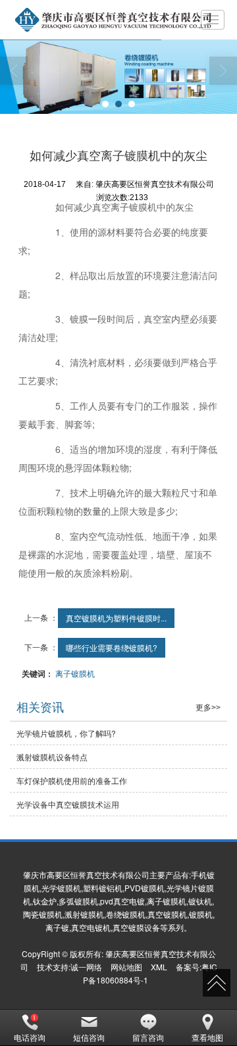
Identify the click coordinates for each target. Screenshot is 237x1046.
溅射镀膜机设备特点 (52, 756)
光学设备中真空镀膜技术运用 (67, 804)
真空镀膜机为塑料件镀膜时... (116, 617)
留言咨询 (148, 1037)
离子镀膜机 (75, 673)
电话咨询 (29, 1037)
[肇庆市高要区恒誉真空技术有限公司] (107, 19)
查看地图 (207, 1037)
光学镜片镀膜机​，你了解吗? (66, 733)
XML (159, 966)
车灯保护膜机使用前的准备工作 (71, 780)
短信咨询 (89, 1037)
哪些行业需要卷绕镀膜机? (111, 647)
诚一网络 (86, 966)
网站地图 (126, 966)
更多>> (208, 707)
